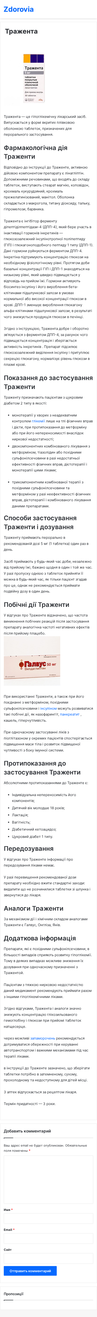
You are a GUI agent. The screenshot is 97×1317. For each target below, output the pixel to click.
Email (9, 1230)
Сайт (8, 1250)
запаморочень (43, 1038)
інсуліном (49, 708)
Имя (8, 1210)
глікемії (39, 421)
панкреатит (70, 714)
